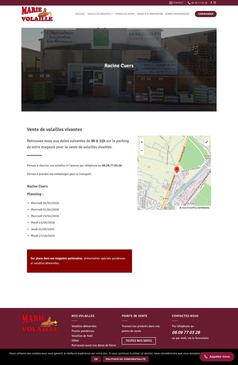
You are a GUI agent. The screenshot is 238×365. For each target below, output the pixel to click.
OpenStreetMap (189, 207)
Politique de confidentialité (126, 359)
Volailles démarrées (84, 326)
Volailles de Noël (82, 336)
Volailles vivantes (99, 13)
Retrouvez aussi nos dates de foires (94, 345)
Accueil (80, 13)
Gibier (75, 340)
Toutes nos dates (139, 341)
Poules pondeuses (83, 331)
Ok (96, 359)
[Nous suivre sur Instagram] (215, 2)
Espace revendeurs (177, 13)
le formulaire (200, 338)
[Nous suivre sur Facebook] (211, 2)
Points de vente (125, 13)
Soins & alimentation (150, 13)
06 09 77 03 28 (186, 332)
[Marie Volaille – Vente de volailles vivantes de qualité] (40, 14)
